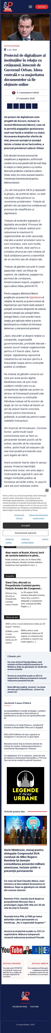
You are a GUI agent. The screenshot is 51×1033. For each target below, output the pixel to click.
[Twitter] (16, 106)
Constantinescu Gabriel (29, 93)
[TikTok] (19, 1029)
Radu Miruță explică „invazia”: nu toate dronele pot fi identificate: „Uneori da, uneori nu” (26, 689)
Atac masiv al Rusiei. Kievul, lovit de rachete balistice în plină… (24, 554)
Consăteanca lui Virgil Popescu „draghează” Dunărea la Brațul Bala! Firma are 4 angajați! (24, 726)
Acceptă (25, 525)
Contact (45, 539)
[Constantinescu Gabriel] (14, 92)
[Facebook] (10, 106)
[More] (41, 106)
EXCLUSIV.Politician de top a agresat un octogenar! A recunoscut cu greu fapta (22, 735)
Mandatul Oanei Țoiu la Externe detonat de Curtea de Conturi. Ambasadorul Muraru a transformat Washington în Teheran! (23, 746)
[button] (47, 490)
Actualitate (12, 46)
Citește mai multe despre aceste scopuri (38, 516)
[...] (35, 565)
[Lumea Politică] (25, 995)
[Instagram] (12, 1029)
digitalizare (35, 297)
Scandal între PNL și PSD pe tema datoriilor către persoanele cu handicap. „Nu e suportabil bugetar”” (25, 919)
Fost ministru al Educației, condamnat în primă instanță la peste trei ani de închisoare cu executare (38, 971)
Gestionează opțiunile (25, 533)
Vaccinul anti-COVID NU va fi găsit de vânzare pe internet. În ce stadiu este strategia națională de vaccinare (12, 972)
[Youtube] (44, 1029)
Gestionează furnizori (19, 516)
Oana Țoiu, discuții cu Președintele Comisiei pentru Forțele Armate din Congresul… (23, 585)
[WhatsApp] (28, 106)
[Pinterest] (22, 106)
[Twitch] (25, 1029)
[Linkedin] (35, 106)
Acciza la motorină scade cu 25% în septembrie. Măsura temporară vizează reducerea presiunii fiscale (26, 678)
